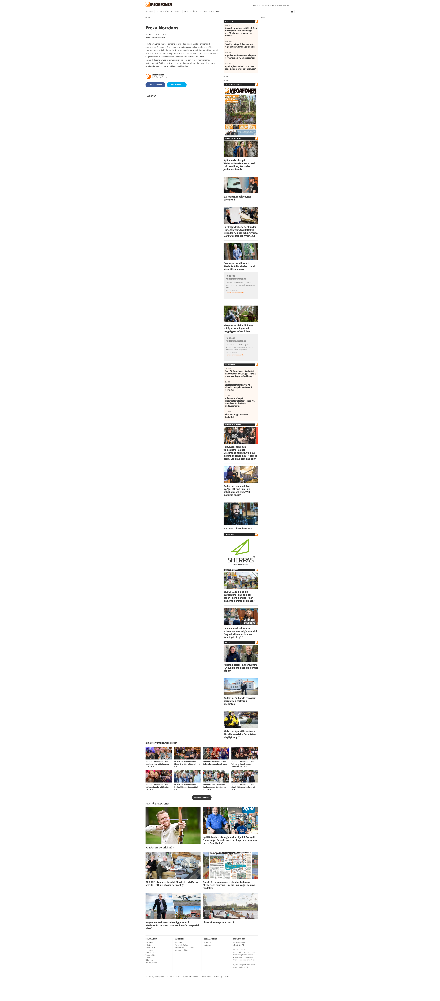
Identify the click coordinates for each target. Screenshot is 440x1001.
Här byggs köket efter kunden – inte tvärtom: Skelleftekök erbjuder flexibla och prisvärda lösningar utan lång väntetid (241, 232)
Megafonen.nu (158, 75)
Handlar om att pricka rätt (160, 847)
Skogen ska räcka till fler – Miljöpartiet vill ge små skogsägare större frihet (238, 328)
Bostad (203, 11)
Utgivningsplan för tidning (184, 948)
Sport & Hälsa (190, 11)
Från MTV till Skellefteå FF (238, 528)
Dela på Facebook (155, 85)
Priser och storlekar (182, 945)
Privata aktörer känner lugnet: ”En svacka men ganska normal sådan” (241, 667)
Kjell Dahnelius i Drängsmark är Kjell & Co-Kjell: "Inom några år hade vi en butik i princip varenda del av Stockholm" (230, 840)
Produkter (178, 943)
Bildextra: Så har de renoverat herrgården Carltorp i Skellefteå (240, 701)
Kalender (149, 958)
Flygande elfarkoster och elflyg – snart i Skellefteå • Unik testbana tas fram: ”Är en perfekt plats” (173, 925)
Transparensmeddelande (235, 293)
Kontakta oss (288, 6)
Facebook (207, 943)
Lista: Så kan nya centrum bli (219, 922)
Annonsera (256, 6)
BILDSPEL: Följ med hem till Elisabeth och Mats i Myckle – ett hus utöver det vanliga (172, 884)
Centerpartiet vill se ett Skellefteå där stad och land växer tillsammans (239, 266)
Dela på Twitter (176, 85)
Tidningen (265, 6)
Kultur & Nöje (162, 11)
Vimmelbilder (215, 11)
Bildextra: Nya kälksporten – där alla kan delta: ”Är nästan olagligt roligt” (240, 734)
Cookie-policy (206, 977)
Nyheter (149, 11)
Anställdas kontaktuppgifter (243, 957)
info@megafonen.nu (160, 77)
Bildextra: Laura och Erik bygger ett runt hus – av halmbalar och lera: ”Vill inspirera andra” (237, 491)
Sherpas (226, 977)
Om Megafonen (276, 6)
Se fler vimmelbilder (201, 798)
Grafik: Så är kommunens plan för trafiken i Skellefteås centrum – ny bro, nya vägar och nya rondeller (229, 885)
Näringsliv (176, 11)
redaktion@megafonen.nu (246, 952)
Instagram (207, 945)
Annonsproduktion (181, 950)
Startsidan (149, 943)
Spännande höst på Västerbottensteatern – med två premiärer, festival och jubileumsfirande (239, 165)
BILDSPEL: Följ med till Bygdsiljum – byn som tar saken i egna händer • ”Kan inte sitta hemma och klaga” (239, 596)
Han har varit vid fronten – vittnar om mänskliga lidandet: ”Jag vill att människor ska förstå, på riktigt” (241, 633)
